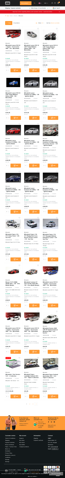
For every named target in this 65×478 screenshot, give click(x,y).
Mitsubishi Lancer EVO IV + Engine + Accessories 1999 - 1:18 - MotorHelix (13, 47)
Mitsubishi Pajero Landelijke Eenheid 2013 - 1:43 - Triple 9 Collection (31, 376)
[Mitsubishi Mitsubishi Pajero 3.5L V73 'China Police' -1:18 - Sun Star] (13, 224)
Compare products (24, 447)
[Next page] (36, 404)
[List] (36, 23)
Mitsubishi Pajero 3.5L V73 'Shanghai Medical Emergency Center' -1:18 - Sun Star (50, 237)
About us (7, 449)
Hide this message (56, 473)
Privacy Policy (8, 453)
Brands (15, 16)
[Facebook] (48, 422)
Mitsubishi (8, 43)
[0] (57, 3)
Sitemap (7, 459)
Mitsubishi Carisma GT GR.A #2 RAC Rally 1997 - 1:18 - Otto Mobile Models (31, 283)
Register (21, 438)
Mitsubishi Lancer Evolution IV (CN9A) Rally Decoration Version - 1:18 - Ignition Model (50, 143)
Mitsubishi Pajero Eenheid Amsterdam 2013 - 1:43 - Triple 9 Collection (50, 376)
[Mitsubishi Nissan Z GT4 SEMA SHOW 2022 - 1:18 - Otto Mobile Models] (13, 272)
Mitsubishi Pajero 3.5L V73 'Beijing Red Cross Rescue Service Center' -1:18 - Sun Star (31, 237)
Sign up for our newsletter (52, 426)
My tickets (22, 442)
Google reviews (40, 426)
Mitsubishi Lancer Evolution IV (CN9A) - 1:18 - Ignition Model (31, 94)
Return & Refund (9, 444)
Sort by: (49, 23)
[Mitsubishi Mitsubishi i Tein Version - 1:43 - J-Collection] (13, 364)
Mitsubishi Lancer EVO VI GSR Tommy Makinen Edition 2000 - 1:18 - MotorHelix (31, 48)
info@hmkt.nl (55, 449)
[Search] (34, 3)
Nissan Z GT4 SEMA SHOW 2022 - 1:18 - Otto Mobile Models (13, 283)
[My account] (52, 3)
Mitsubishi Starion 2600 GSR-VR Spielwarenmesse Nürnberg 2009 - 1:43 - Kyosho (50, 331)
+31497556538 (54, 447)
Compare (17, 50)
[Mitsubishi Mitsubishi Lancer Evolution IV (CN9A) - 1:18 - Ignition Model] (32, 82)
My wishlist (22, 444)
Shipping (7, 8)
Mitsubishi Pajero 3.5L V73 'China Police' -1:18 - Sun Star (13, 236)
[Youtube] (54, 422)
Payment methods (16, 8)
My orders (21, 440)
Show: (39, 23)
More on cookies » (32, 476)
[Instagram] (51, 422)
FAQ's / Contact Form (11, 447)
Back (7, 16)
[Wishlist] (55, 3)
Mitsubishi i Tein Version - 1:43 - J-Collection (13, 375)
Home (11, 16)
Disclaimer (7, 451)
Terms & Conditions (10, 438)
